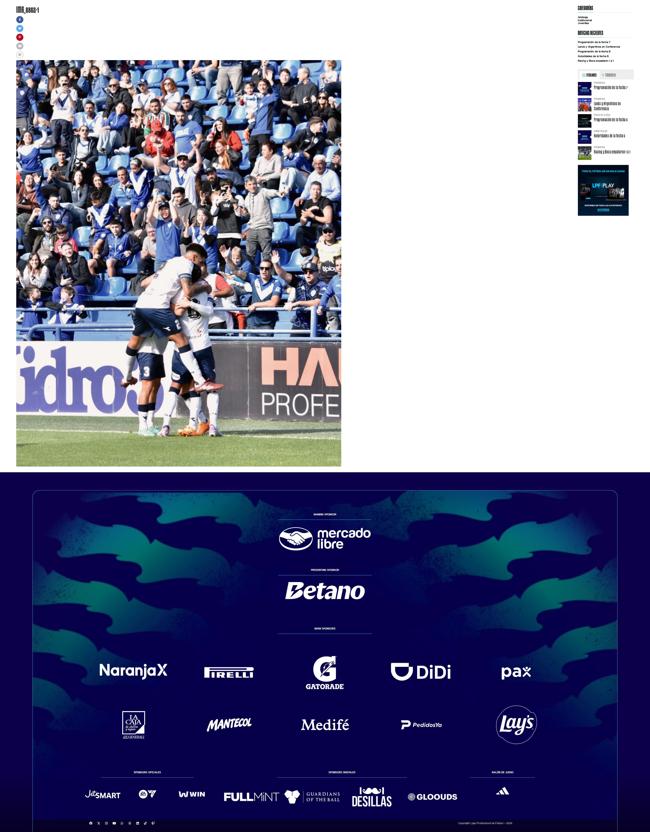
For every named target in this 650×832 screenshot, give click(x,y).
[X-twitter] (99, 823)
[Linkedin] (138, 823)
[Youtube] (114, 823)
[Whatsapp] (122, 823)
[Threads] (130, 823)
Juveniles (583, 23)
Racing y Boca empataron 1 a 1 (596, 60)
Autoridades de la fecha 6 (593, 56)
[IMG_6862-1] (178, 465)
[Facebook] (91, 823)
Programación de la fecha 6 (594, 51)
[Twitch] (153, 823)
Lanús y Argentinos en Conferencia (599, 46)
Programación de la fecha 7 (594, 42)
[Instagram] (106, 823)
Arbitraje (583, 17)
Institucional (585, 20)
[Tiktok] (145, 823)
